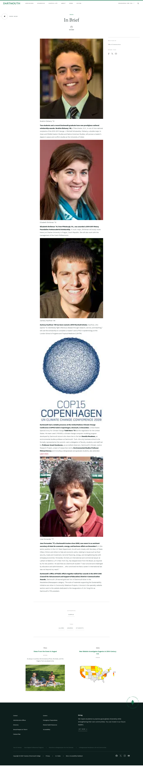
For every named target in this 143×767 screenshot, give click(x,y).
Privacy (48, 756)
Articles (71, 14)
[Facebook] (117, 756)
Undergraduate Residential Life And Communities (92, 747)
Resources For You (126, 3)
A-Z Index (58, 756)
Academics (41, 3)
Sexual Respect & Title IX (20, 729)
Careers (45, 715)
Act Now (82, 729)
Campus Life (53, 3)
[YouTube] (129, 756)
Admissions (29, 3)
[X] (121, 756)
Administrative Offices (19, 720)
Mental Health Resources (50, 725)
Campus (71, 614)
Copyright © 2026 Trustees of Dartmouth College (26, 756)
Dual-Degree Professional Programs (34, 747)
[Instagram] (125, 756)
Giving (79, 3)
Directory (16, 725)
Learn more (44, 454)
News (71, 3)
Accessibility (46, 729)
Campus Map (16, 734)
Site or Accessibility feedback (74, 756)
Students (80, 628)
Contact (15, 715)
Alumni (61, 628)
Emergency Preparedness (50, 720)
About (63, 3)
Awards (70, 628)
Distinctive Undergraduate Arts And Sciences (61, 747)
